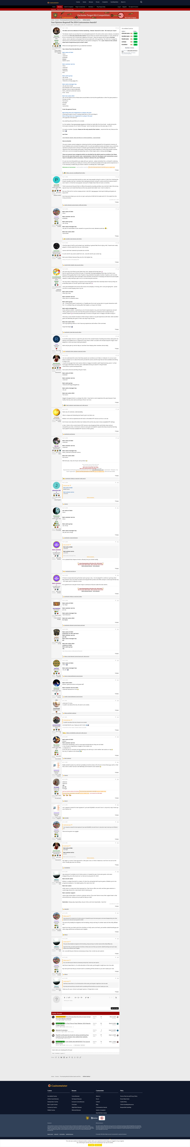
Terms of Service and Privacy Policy (128, 1096)
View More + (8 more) (129, 47)
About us (98, 1096)
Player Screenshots (80, 7)
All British (64, 57)
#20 (118, 736)
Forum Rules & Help (69, 9)
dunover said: (66, 485)
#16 (118, 660)
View (135, 33)
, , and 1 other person (77, 405)
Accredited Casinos (52, 1096)
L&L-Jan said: (66, 544)
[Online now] (56, 444)
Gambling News (114, 2)
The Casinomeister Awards (78, 124)
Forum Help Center (124, 1099)
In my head (58, 530)
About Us (123, 2)
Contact (98, 1101)
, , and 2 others (72, 332)
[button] (86, 6)
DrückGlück (124, 44)
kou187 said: (66, 845)
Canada (59, 258)
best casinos (77, 1045)
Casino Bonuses (75, 1096)
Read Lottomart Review (87, 566)
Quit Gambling (62, 1134)
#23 (118, 805)
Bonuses (91, 2)
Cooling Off (56, 1134)
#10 (118, 482)
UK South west (58, 798)
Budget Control (50, 1134)
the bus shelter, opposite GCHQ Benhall (57, 52)
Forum (97, 1099)
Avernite (114, 1024)
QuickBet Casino (126, 36)
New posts (53, 9)
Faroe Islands (58, 758)
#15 (118, 629)
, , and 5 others (75, 173)
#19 (118, 717)
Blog (97, 1104)
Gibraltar (59, 559)
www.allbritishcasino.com (98, 469)
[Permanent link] (73, 878)
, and (71, 537)
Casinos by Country (52, 1107)
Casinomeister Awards (101, 1107)
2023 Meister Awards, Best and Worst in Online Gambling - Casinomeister (81, 137)
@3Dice (99, 273)
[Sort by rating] (136, 31)
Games (84, 2)
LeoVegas (124, 41)
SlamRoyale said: (67, 825)
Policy (122, 1090)
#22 (118, 779)
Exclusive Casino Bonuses (78, 1101)
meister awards (77, 24)
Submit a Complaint (100, 1110)
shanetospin (58, 1031)
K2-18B (59, 643)
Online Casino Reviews (53, 1099)
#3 (118, 209)
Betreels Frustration (62, 1030)
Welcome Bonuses (76, 1110)
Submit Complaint (68, 7)
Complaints (105, 2)
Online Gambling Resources (127, 1104)
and (69, 434)
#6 (118, 336)
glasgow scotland (57, 195)
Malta (59, 453)
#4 (118, 242)
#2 (118, 176)
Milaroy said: (66, 916)
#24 (118, 822)
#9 (118, 438)
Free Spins (74, 1104)
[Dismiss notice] (187, 1120)
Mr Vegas (73, 80)
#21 (118, 762)
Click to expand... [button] (90, 497)
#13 (118, 575)
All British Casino (126, 33)
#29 (118, 957)
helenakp (114, 1018)
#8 (118, 409)
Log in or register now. (110, 167)
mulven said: (66, 941)
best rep (82, 1045)
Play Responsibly (101, 7)
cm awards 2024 (69, 24)
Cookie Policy (123, 1101)
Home (53, 7)
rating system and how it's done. (129, 51)
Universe (59, 697)
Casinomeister (100, 1090)
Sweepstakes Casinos (53, 1101)
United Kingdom (57, 500)
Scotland (59, 226)
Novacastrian (58, 372)
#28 (118, 938)
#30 (118, 978)
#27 (118, 913)
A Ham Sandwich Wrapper (57, 618)
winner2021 (113, 1031)
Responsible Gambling (125, 1107)
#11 (118, 508)
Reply (117, 170)
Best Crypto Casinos (53, 1104)
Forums (97, 2)
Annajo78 (114, 1043)
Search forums (60, 9)
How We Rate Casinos (101, 1113)
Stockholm (59, 676)
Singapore (59, 776)
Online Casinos (68, 1020)
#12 (118, 541)
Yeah (60, 884)
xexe (57, 1038)
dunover (54, 24)
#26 (118, 871)
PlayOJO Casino (125, 39)
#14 (118, 600)
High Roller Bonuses (77, 1107)
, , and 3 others (73, 238)
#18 (118, 700)
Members (90, 7)
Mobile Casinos (51, 1110)
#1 (118, 28)
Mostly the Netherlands (58, 290)
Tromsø (59, 421)
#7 (118, 355)
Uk (60, 732)
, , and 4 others (75, 205)
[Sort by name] (125, 31)
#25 (118, 843)
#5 (118, 269)
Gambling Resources (69, 1134)
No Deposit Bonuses (77, 1099)
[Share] (116, 28)
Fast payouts (94, 191)
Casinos (78, 2)
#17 (118, 680)
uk (60, 352)
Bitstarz (64, 59)
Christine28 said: (67, 720)
